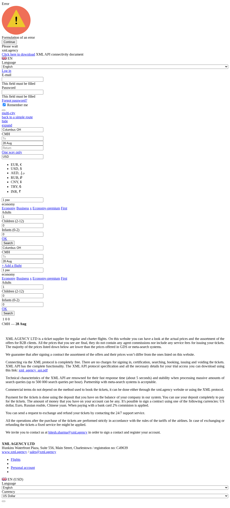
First (64, 208)
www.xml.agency (14, 452)
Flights (15, 459)
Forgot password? (14, 100)
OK (4, 239)
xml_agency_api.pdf (33, 370)
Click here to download (18, 54)
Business (22, 208)
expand (7, 125)
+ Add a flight (12, 265)
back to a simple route (17, 117)
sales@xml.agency (43, 452)
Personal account (23, 468)
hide (5, 121)
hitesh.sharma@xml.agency (67, 432)
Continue (9, 42)
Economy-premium (46, 208)
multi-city (8, 113)
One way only (12, 152)
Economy (8, 208)
